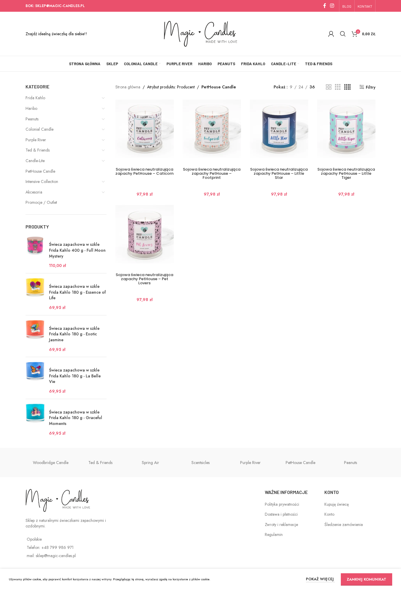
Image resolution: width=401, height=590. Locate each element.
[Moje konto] (331, 34)
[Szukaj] (343, 34)
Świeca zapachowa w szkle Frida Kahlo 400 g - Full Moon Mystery (77, 250)
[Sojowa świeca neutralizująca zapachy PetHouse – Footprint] (212, 129)
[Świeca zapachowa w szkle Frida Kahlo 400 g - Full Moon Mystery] (35, 252)
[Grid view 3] (338, 87)
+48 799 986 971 (57, 547)
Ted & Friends (38, 150)
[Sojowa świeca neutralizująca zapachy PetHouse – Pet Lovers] (144, 234)
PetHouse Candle (40, 171)
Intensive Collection (42, 181)
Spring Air (150, 462)
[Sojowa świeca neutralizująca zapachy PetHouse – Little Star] (279, 129)
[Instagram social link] (332, 5)
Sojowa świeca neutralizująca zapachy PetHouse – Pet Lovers (144, 279)
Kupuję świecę (336, 504)
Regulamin (274, 534)
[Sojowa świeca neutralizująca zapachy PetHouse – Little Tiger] (346, 129)
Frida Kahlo (35, 98)
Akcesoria (34, 192)
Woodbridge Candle (50, 462)
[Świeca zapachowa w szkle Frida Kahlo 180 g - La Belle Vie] (35, 378)
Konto (329, 514)
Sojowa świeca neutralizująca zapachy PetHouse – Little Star (279, 173)
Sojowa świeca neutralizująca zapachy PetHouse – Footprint (211, 173)
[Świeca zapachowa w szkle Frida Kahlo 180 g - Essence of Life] (35, 294)
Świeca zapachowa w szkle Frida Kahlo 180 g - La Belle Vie (75, 375)
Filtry (370, 87)
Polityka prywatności (282, 504)
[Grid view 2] (328, 87)
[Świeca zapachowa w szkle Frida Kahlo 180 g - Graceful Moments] (35, 420)
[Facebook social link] (324, 5)
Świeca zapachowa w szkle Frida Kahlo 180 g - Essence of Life (77, 292)
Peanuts (32, 119)
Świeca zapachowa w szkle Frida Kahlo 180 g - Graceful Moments (75, 417)
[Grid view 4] (347, 87)
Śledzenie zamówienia (343, 524)
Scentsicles (200, 462)
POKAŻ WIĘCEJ (320, 579)
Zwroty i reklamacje (281, 524)
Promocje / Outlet (41, 202)
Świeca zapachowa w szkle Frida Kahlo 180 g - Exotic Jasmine (74, 334)
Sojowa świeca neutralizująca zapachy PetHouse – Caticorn (144, 171)
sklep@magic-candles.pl (56, 556)
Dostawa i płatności (281, 514)
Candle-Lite (35, 161)
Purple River (36, 140)
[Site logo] (200, 33)
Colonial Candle (39, 129)
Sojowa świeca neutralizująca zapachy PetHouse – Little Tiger (346, 173)
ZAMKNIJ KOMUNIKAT (366, 579)
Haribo (31, 108)
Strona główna (127, 87)
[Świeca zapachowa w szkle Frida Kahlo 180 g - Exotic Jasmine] (35, 336)
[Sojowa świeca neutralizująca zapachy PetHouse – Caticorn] (144, 129)
